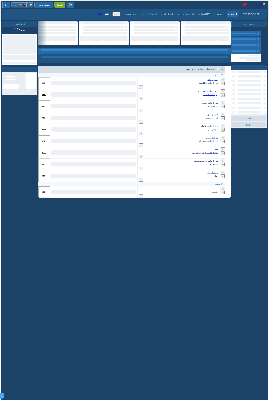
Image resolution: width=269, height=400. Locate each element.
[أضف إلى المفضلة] (185, 24)
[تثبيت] (223, 78)
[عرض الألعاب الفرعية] (141, 85)
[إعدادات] (29, 5)
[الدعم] (6, 5)
